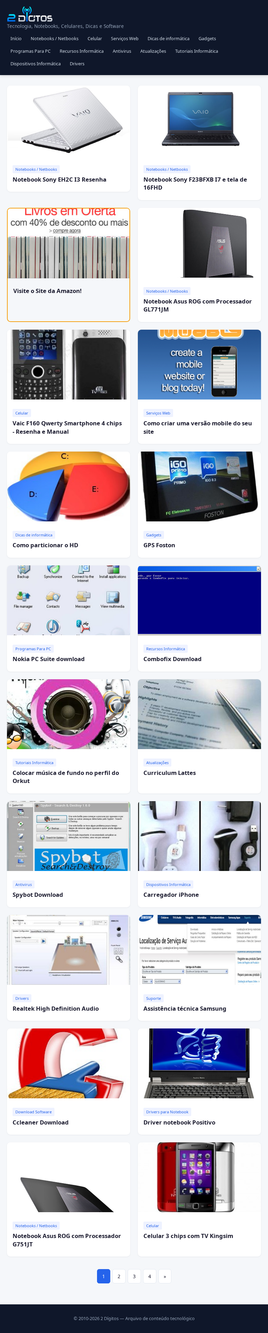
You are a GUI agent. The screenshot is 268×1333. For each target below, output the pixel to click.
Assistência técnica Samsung (184, 1008)
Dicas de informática (168, 38)
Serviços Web (125, 38)
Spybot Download (38, 895)
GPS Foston (159, 545)
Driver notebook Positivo (179, 1122)
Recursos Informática (82, 51)
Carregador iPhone (171, 895)
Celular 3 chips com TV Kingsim (188, 1236)
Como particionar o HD (45, 545)
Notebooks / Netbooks (55, 38)
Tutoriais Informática (196, 51)
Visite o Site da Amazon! (47, 291)
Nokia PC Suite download (49, 659)
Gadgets (207, 38)
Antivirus (122, 51)
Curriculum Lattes (169, 773)
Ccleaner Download (41, 1122)
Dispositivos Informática (35, 63)
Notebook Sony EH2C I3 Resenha (59, 179)
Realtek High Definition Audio (56, 1008)
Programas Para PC (30, 51)
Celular (95, 38)
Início (16, 38)
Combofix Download (172, 659)
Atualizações (153, 51)
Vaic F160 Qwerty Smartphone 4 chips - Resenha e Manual (67, 427)
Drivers (77, 63)
